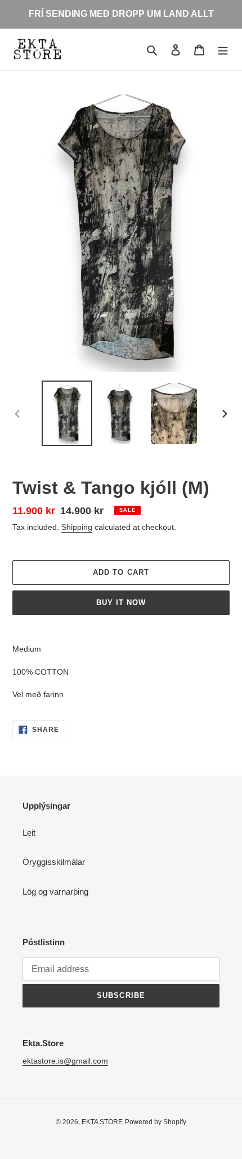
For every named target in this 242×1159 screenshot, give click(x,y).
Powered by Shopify (155, 1122)
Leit (29, 832)
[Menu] (223, 50)
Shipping (76, 527)
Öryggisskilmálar (54, 862)
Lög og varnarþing (55, 891)
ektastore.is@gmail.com (65, 1060)
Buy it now (121, 602)
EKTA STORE (102, 1122)
